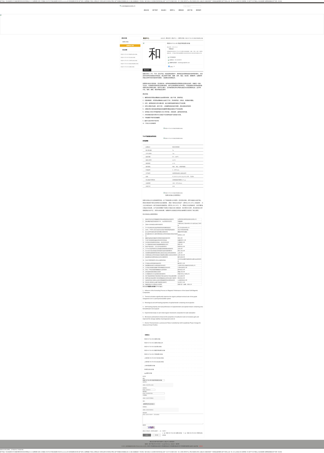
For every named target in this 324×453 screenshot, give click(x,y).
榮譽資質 (181, 10)
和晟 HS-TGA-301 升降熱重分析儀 (153, 354)
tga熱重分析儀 (148, 373)
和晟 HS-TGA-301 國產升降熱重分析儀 (154, 350)
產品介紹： (147, 70)
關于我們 (155, 10)
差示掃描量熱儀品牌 (173, 446)
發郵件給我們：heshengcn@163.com (180, 62)
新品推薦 (124, 49)
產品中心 (174, 38)
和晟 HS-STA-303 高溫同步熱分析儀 (129, 54)
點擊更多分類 (130, 45)
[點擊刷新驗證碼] (151, 427)
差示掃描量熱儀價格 (184, 446)
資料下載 (189, 10)
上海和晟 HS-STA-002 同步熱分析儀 (154, 358)
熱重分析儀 (125, 41)
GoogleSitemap (166, 444)
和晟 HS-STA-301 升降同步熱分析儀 (129, 60)
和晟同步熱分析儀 (149, 369)
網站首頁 (146, 10)
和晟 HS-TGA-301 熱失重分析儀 (152, 346)
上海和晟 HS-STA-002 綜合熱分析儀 (154, 361)
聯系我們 (198, 10)
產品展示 (163, 10)
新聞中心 (172, 10)
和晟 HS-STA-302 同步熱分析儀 (128, 57)
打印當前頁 (173, 57)
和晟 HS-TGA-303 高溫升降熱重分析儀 (129, 63)
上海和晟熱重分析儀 (149, 365)
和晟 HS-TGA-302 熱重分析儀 (127, 66)
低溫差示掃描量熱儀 (162, 446)
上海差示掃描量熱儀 (151, 446)
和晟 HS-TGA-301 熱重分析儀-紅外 (153, 342)
